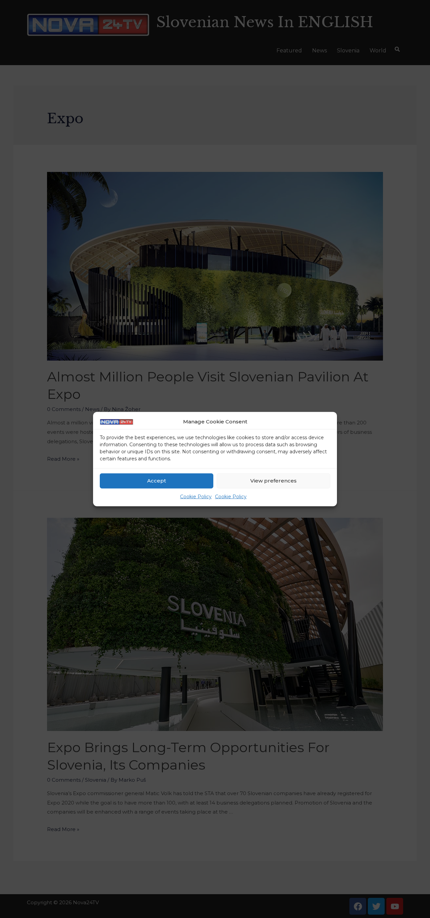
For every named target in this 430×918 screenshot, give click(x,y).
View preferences (273, 480)
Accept (156, 480)
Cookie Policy (196, 497)
